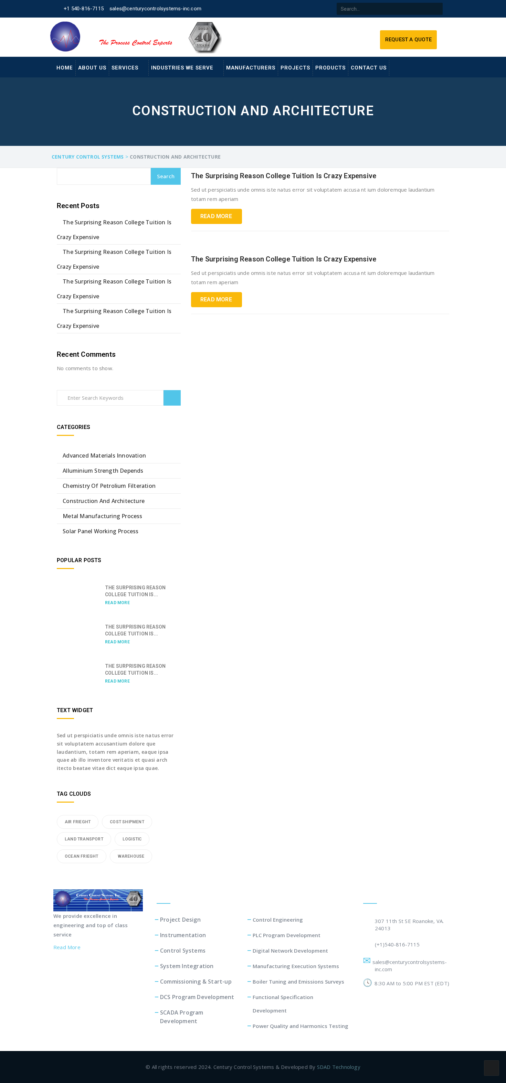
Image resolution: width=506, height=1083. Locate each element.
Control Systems (182, 950)
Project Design (180, 919)
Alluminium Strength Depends (103, 470)
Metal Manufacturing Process (102, 516)
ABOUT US (92, 68)
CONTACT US (369, 68)
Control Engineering (278, 919)
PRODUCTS (330, 68)
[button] (408, 39)
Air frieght (78, 821)
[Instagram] (319, 9)
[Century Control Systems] (98, 899)
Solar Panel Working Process (100, 531)
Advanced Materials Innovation (104, 455)
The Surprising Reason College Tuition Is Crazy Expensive (283, 176)
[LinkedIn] (291, 9)
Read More (216, 216)
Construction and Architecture (104, 501)
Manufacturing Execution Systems (296, 966)
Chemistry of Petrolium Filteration (109, 486)
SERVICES (125, 68)
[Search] (437, 9)
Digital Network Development (290, 950)
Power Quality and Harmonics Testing (300, 1025)
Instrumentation (183, 935)
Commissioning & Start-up (196, 981)
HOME (64, 68)
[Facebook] (264, 9)
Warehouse (131, 856)
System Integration (187, 966)
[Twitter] (277, 9)
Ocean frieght (81, 856)
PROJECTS (295, 68)
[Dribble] (305, 9)
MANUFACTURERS (250, 68)
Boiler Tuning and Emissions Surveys (298, 981)
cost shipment (127, 821)
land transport (84, 839)
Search (166, 176)
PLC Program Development (286, 935)
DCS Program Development (197, 997)
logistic (132, 839)
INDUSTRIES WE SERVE (182, 68)
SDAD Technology (338, 1066)
